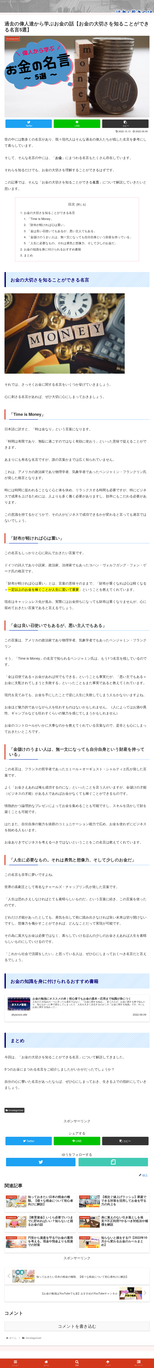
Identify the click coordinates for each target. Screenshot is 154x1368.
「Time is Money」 (40, 218)
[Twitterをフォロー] (41, 1162)
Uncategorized (15, 1110)
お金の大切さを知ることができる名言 (49, 212)
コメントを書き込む (77, 1326)
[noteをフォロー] (113, 1162)
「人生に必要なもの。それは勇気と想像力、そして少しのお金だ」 (72, 243)
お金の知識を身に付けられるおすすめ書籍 (52, 249)
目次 (71, 204)
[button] (142, 731)
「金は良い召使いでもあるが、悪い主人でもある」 (62, 231)
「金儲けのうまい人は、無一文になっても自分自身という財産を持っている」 (80, 237)
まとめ (28, 255)
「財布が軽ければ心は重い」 (46, 224)
